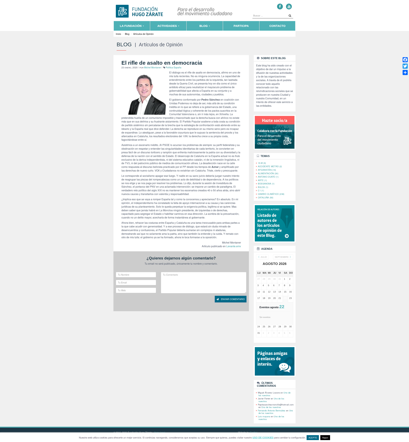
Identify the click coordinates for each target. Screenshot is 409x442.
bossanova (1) (266, 183)
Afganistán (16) (267, 169)
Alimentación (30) (268, 173)
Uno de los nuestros (271, 407)
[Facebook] (280, 6)
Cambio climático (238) (271, 193)
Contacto (277, 25)
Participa (241, 25)
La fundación (131, 25)
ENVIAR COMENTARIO (232, 299)
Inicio (118, 33)
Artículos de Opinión (143, 33)
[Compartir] (405, 72)
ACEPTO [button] (313, 437)
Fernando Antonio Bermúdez (272, 410)
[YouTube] (289, 6)
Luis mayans (264, 416)
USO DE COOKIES (263, 437)
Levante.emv (233, 246)
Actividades (167, 25)
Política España (173, 67)
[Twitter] (405, 66)
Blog (203, 25)
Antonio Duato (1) (268, 176)
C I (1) (261, 190)
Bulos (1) (263, 187)
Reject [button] (325, 437)
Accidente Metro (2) (270, 166)
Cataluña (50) (265, 197)
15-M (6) (262, 162)
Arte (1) (262, 180)
